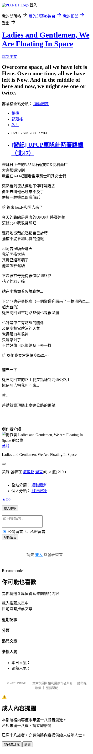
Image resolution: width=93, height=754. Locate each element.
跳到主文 (9, 57)
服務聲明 (52, 688)
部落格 (17, 119)
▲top (6, 499)
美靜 (6, 446)
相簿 (15, 113)
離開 (27, 744)
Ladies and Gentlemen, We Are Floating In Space (45, 39)
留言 (39, 472)
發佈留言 (10, 537)
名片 (15, 125)
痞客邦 (28, 472)
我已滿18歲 (12, 744)
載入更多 (10, 508)
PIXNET (22, 683)
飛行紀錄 (39, 491)
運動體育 (41, 104)
